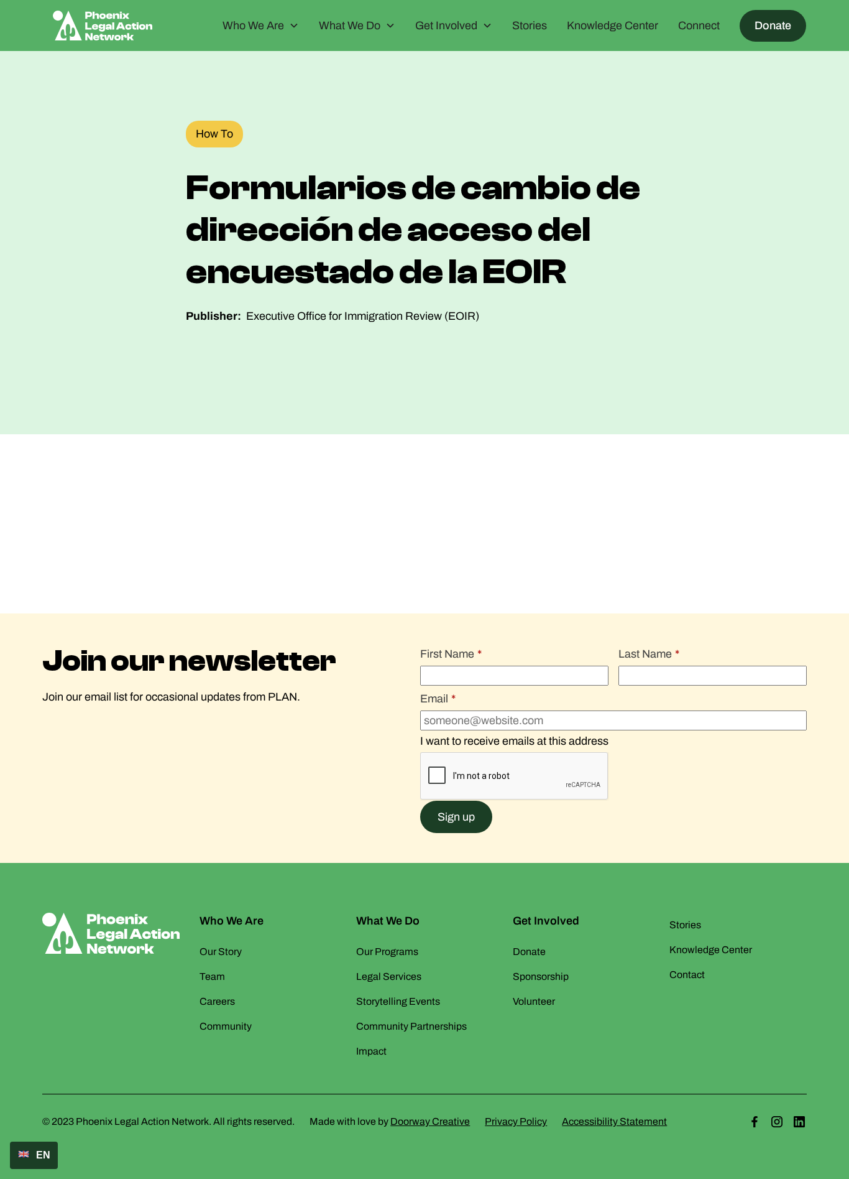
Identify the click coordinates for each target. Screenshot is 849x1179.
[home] (102, 25)
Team (212, 976)
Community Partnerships (411, 1026)
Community (226, 1026)
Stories (529, 25)
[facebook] (754, 1121)
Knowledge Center (612, 25)
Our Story (221, 951)
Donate (773, 25)
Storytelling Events (398, 1001)
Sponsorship (541, 976)
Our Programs (387, 951)
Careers (217, 1001)
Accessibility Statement (614, 1121)
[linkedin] (799, 1121)
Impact (371, 1051)
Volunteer (534, 1001)
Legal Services (388, 976)
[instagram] (776, 1121)
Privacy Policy (516, 1121)
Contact (687, 974)
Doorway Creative (430, 1121)
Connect (699, 25)
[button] (261, 25)
